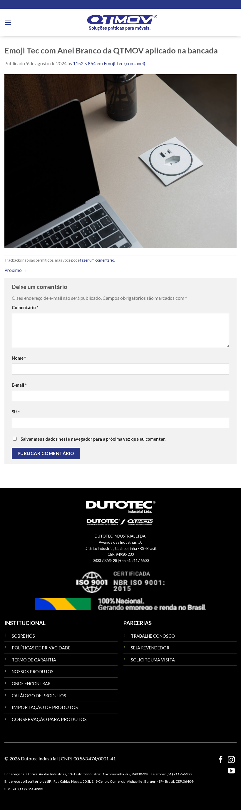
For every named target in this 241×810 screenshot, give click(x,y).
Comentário (25, 307)
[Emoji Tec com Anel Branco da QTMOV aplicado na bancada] (120, 160)
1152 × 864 (84, 63)
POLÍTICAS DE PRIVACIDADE (41, 647)
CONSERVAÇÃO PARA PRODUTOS (49, 719)
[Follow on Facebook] (220, 760)
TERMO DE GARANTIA (34, 659)
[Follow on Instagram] (231, 760)
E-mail (19, 385)
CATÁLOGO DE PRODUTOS (39, 695)
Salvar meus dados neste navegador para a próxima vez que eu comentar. (93, 439)
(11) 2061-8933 (30, 789)
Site (16, 411)
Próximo (15, 270)
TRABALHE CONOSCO (153, 636)
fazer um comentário (97, 260)
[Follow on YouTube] (231, 771)
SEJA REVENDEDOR (150, 647)
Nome (19, 358)
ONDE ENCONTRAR (31, 683)
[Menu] (7, 22)
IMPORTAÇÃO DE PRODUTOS (45, 707)
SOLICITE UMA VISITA (153, 659)
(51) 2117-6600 (178, 774)
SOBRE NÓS (23, 636)
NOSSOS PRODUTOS (32, 671)
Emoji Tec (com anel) (124, 63)
